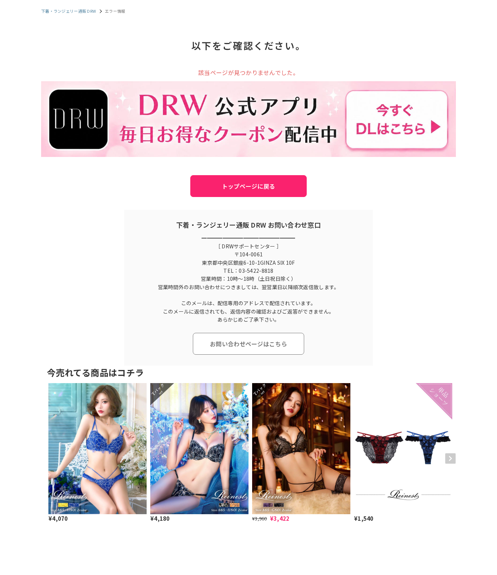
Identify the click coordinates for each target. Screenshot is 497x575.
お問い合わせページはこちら (248, 343)
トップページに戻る (248, 186)
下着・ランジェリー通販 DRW (68, 11)
